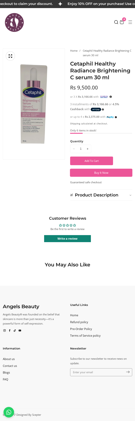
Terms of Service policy (85, 336)
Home (74, 50)
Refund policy (79, 322)
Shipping (75, 123)
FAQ (5, 379)
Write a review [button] (67, 239)
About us (9, 359)
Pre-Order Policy (81, 329)
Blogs (6, 372)
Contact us (10, 366)
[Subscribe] (128, 372)
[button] (116, 22)
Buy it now (101, 173)
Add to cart (92, 161)
